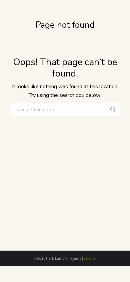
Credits (90, 258)
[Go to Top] (120, 272)
